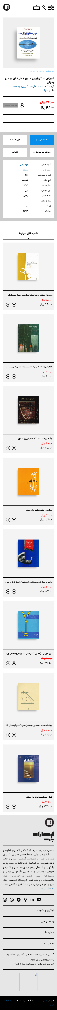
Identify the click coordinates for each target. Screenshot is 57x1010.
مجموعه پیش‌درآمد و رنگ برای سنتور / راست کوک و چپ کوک (27, 582)
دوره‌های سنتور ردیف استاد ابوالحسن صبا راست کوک (30, 295)
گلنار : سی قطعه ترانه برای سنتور (39, 797)
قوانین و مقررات (45, 910)
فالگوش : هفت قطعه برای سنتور (38, 510)
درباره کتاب (15, 139)
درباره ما (49, 933)
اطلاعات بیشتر (42, 139)
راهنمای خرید (47, 921)
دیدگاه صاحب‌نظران (41, 152)
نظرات (15, 152)
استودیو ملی (41, 1001)
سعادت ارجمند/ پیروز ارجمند (28, 86)
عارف (45, 91)
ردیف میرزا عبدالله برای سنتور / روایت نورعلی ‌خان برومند (29, 367)
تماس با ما (48, 944)
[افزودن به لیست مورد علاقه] (14, 305)
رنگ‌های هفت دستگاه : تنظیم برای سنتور (35, 438)
